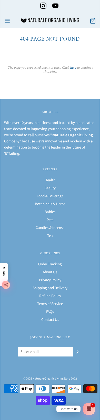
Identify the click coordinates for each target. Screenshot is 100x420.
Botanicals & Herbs (50, 204)
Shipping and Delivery (50, 288)
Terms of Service (50, 304)
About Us (50, 272)
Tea (50, 235)
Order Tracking (50, 264)
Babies (50, 212)
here (73, 67)
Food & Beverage (50, 196)
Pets (50, 220)
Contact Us (50, 319)
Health (50, 180)
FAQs (50, 311)
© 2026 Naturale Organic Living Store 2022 (50, 378)
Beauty (50, 188)
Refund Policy (50, 296)
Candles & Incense (50, 227)
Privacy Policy (50, 280)
